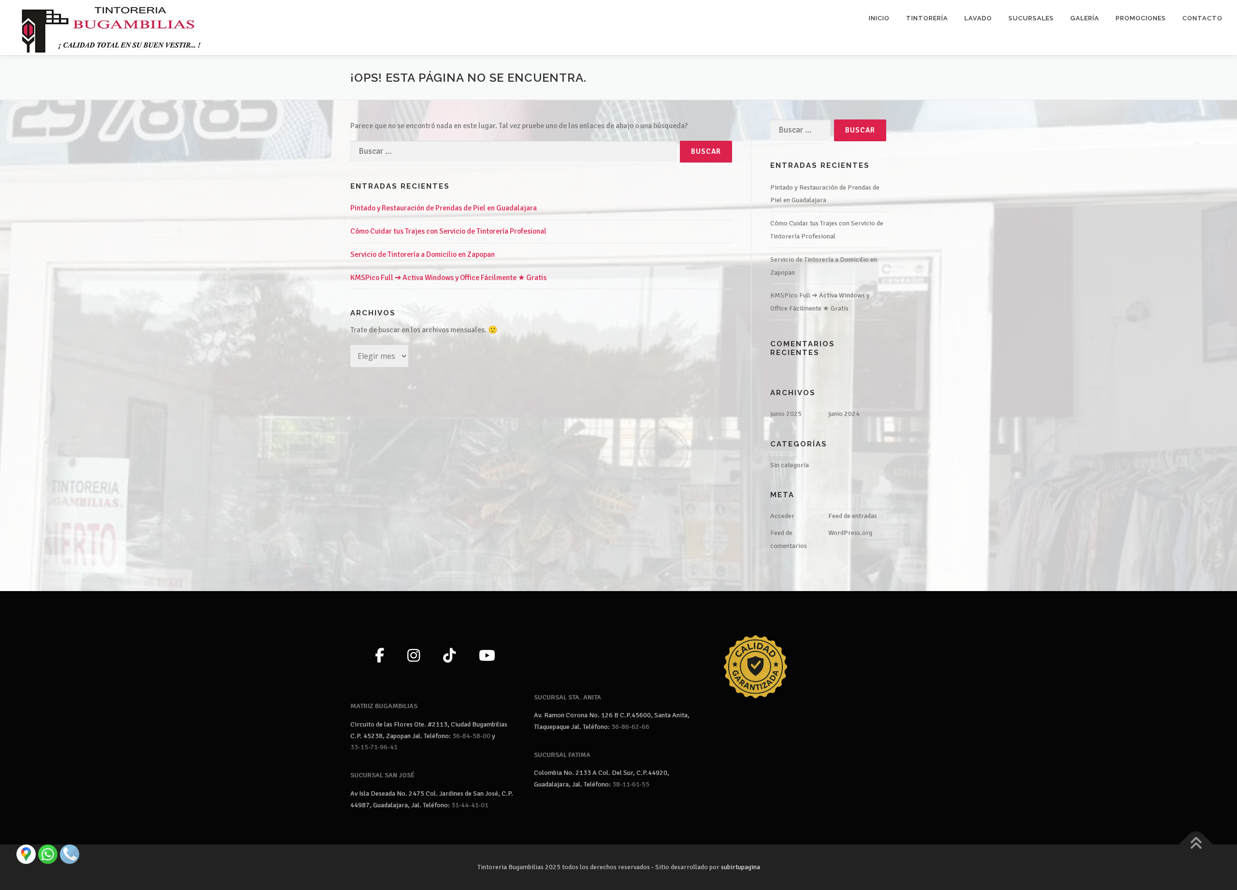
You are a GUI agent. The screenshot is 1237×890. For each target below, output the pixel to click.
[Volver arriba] (1196, 844)
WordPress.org (850, 533)
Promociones (1141, 18)
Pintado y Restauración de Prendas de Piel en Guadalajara (443, 208)
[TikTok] (449, 656)
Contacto (1202, 18)
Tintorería (927, 18)
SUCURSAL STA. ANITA (567, 697)
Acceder (782, 516)
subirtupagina (740, 867)
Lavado (978, 18)
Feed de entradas (852, 516)
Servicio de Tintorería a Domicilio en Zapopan (422, 254)
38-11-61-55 (630, 784)
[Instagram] (413, 656)
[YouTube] (487, 656)
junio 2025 (786, 414)
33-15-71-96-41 (374, 747)
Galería (1084, 18)
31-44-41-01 (470, 805)
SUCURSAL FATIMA (562, 755)
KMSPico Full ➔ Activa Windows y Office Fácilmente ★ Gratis (448, 277)
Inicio (879, 18)
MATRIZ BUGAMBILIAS (383, 706)
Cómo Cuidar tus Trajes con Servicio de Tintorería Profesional (448, 231)
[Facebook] (379, 656)
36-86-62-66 (630, 727)
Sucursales (1031, 18)
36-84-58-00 (471, 736)
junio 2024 (844, 414)
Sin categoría (789, 465)
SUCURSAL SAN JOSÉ (382, 775)
